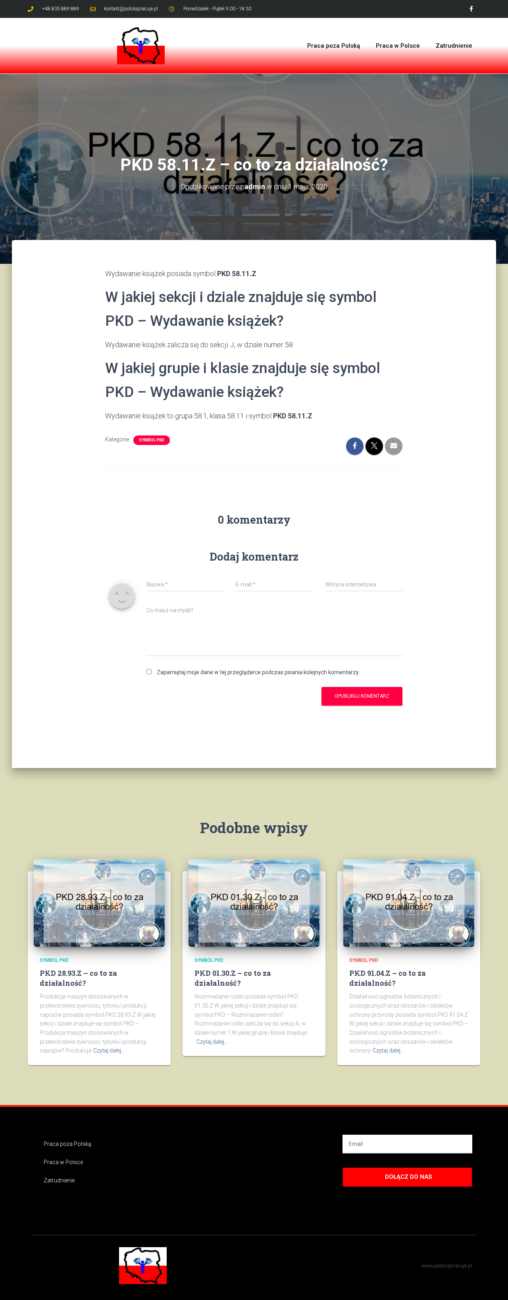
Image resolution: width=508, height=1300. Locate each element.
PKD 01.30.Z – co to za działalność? (232, 978)
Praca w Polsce (398, 45)
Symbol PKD (151, 440)
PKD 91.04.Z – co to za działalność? (387, 978)
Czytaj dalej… (109, 1050)
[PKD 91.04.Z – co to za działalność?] (408, 902)
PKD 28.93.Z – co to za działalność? (78, 978)
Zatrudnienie (454, 45)
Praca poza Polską (333, 45)
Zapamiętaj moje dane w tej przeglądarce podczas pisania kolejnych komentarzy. (258, 672)
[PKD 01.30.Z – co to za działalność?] (254, 902)
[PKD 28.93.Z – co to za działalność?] (99, 902)
